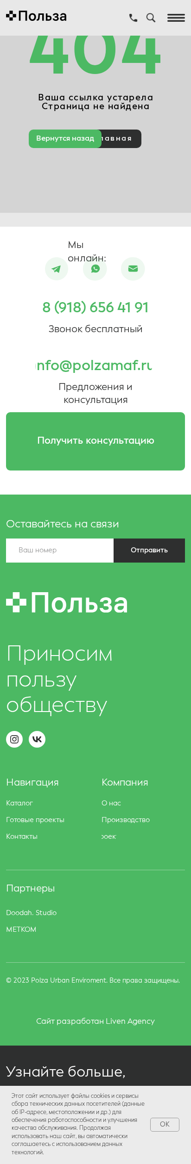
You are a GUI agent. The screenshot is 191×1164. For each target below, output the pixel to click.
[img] (95, 269)
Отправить (149, 550)
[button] (95, 441)
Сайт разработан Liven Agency (95, 1022)
